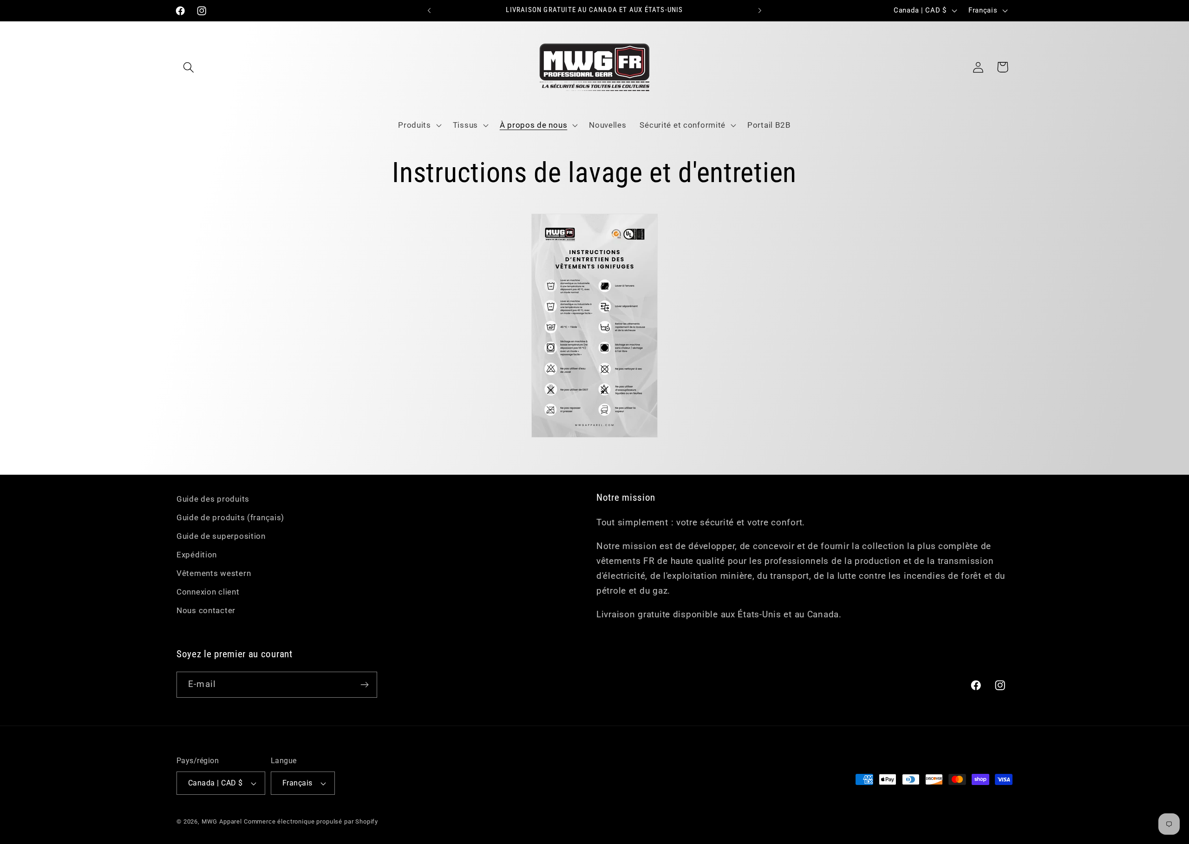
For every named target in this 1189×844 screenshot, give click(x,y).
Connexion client (208, 591)
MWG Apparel (222, 821)
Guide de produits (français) (230, 517)
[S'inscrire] (364, 685)
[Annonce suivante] (760, 10)
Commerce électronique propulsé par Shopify (311, 821)
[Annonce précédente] (429, 10)
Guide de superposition (221, 536)
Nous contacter (205, 610)
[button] (188, 67)
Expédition (196, 554)
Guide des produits (212, 499)
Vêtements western (213, 573)
